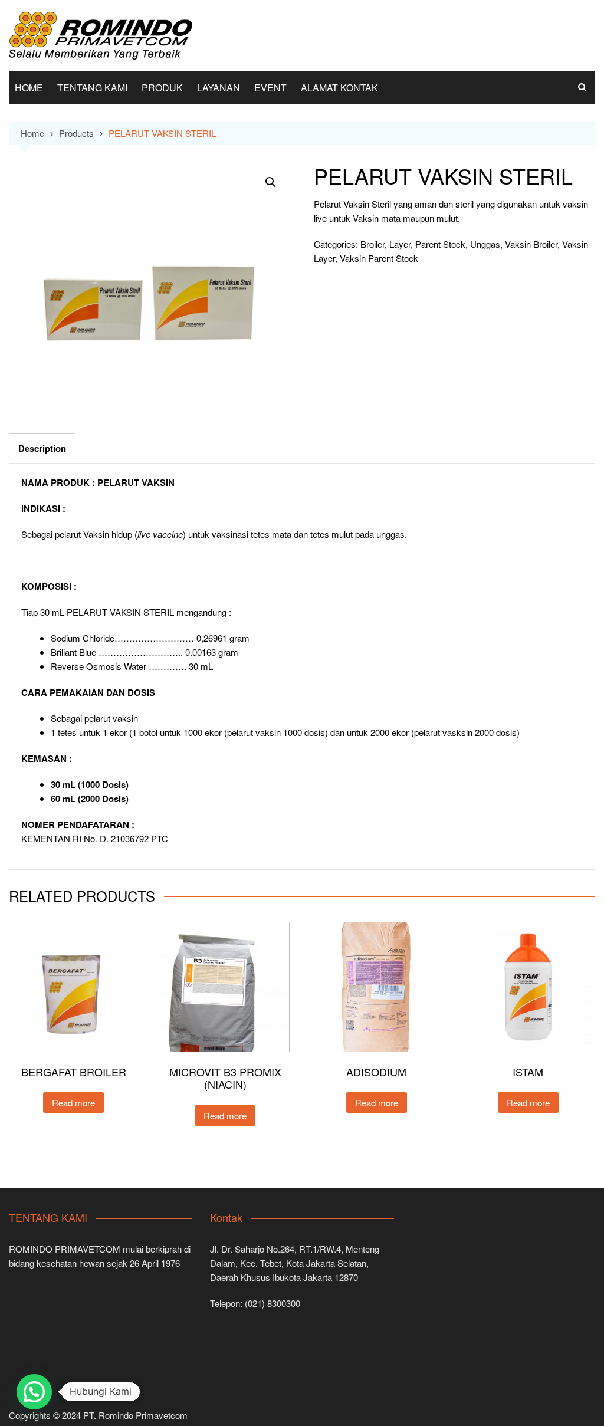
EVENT (270, 87)
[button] (270, 182)
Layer (400, 244)
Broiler (372, 244)
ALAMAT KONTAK (339, 87)
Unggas (485, 244)
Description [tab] (42, 448)
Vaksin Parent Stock (379, 258)
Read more (73, 1102)
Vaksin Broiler (531, 244)
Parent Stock (440, 244)
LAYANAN (218, 87)
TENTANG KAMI (92, 87)
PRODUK (162, 87)
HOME (29, 87)
